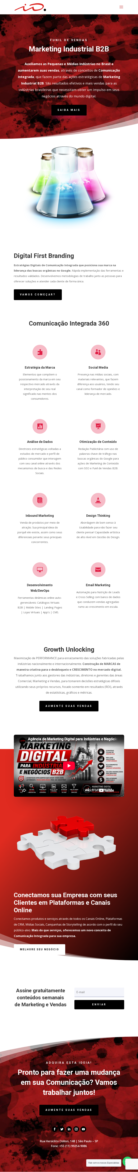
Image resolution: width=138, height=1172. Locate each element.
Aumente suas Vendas (68, 706)
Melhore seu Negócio (39, 949)
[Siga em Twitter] (62, 1129)
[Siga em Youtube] (83, 1129)
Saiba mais (69, 110)
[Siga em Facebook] (55, 1129)
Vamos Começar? (38, 294)
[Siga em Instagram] (76, 1129)
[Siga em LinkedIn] (69, 1129)
